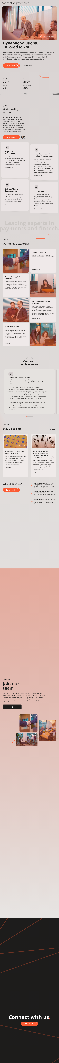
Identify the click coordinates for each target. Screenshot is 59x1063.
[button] (56, 3)
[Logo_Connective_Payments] (15, 3)
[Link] (48, 36)
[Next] (52, 457)
